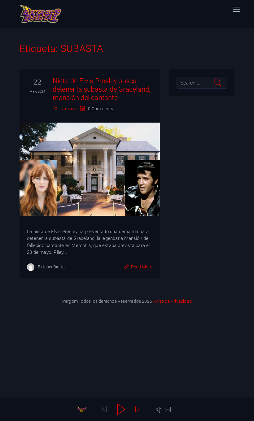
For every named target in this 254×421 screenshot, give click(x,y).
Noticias (68, 108)
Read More (141, 266)
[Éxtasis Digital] (41, 14)
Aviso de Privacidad (172, 301)
